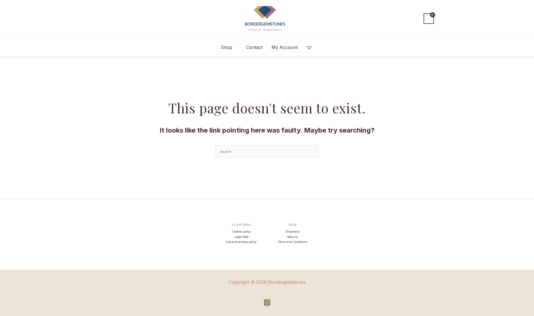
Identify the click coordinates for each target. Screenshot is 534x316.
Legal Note (241, 236)
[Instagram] (267, 302)
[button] (414, 18)
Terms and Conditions (292, 241)
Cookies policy (241, 231)
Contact (254, 47)
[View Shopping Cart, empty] (429, 18)
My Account (284, 47)
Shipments (292, 231)
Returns (292, 236)
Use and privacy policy (241, 241)
